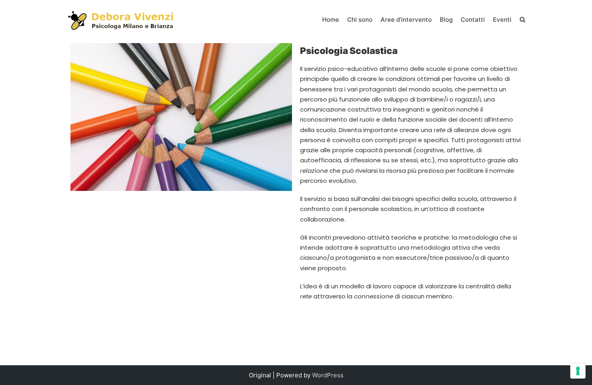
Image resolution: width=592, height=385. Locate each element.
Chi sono (360, 19)
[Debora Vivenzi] (121, 19)
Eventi (502, 19)
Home (330, 19)
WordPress (328, 375)
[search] (523, 19)
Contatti (473, 19)
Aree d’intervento (406, 19)
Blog (446, 19)
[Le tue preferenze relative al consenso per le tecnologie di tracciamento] (578, 371)
